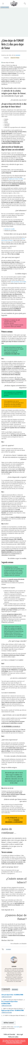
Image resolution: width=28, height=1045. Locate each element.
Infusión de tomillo (9, 229)
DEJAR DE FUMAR (15, 57)
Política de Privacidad (9, 1034)
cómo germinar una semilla (18, 281)
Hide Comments (15, 989)
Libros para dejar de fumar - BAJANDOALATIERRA (12, 994)
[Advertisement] (14, 22)
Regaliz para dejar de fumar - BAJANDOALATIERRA (12, 1010)
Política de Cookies (13, 1037)
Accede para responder (5, 7)
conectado (16, 1026)
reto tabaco (8, 949)
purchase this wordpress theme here (14, 1042)
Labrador (18, 55)
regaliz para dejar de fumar (16, 179)
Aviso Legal (20, 1034)
